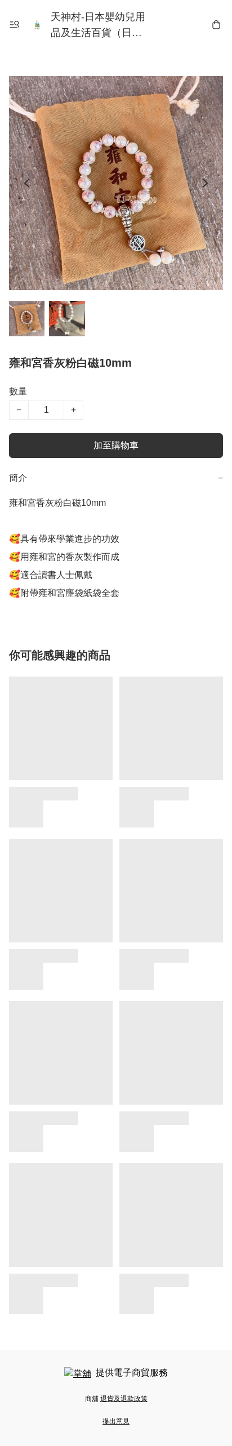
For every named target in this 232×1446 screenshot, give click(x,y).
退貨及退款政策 (124, 1399)
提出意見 (116, 1421)
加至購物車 (116, 445)
